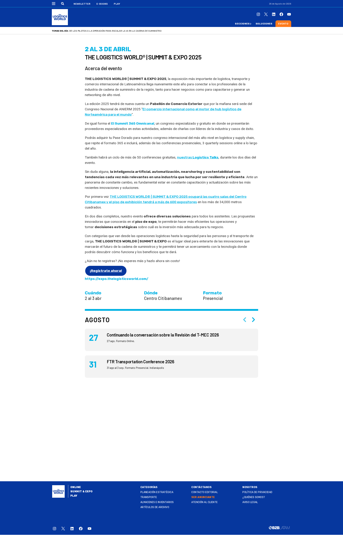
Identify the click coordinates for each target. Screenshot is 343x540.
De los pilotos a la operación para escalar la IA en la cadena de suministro (115, 31)
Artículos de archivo (154, 507)
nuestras (197, 157)
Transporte (148, 497)
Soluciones (264, 23)
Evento (283, 23)
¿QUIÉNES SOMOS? (253, 497)
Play (117, 3)
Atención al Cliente (204, 502)
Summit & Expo (81, 491)
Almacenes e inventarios (157, 502)
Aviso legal (250, 502)
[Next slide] (253, 320)
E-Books (102, 3)
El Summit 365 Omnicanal (132, 123)
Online (75, 487)
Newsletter (82, 3)
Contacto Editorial (204, 492)
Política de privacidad (257, 492)
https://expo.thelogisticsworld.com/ (116, 279)
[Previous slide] (244, 320)
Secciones (242, 23)
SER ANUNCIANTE (203, 497)
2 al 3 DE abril (108, 49)
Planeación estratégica (156, 492)
